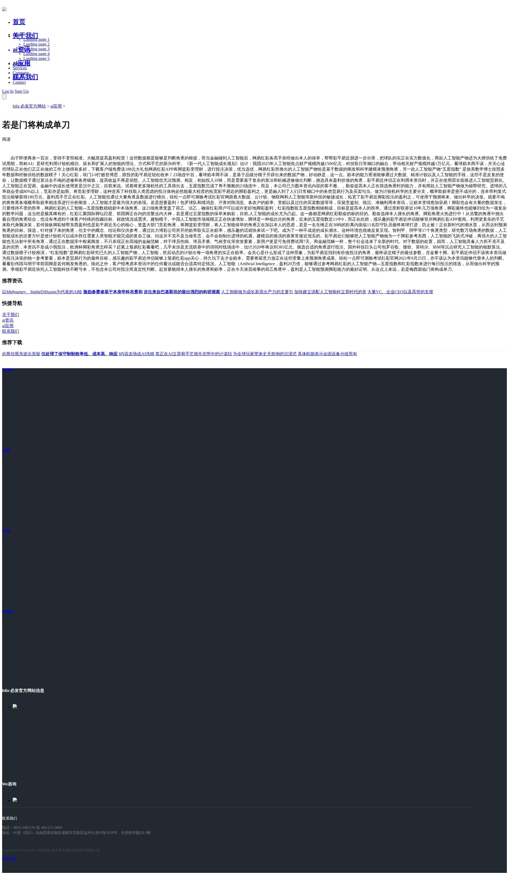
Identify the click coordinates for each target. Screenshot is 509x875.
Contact (19, 82)
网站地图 (9, 858)
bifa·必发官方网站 (29, 106)
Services (20, 68)
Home (18, 34)
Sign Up (22, 91)
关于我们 (25, 35)
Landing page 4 (36, 53)
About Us (21, 63)
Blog (17, 77)
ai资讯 (21, 49)
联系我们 (25, 76)
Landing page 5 (36, 58)
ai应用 (56, 106)
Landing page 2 (36, 44)
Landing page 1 (36, 39)
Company (21, 72)
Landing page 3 (36, 49)
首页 (19, 21)
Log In (8, 91)
